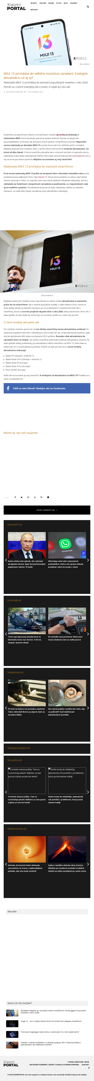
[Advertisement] (47, 115)
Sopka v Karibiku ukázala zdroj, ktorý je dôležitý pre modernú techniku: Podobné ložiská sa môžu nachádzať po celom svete (67, 868)
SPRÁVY (33, 3)
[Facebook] (89, 1068)
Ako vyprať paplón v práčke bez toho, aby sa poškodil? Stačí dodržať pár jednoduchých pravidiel (66, 712)
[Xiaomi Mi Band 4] (12, 1045)
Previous (7, 605)
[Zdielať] (15, 497)
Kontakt (85, 1065)
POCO (59, 3)
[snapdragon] (12, 1034)
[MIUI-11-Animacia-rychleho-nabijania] (12, 1023)
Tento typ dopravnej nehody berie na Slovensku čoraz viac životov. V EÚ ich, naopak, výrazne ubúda (24, 640)
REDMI (51, 3)
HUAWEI (73, 3)
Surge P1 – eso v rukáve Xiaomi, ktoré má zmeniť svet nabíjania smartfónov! (51, 1021)
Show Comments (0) (45, 510)
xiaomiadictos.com (80, 155)
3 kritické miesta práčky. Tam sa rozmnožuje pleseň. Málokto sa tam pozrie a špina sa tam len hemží (27, 799)
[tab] (7, 723)
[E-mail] (28, 497)
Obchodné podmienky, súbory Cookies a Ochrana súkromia (54, 1065)
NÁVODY (34, 10)
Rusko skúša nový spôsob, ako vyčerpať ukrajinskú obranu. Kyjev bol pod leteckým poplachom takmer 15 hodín (26, 564)
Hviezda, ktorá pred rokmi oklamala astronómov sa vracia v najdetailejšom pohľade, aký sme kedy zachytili (25, 868)
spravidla (60, 134)
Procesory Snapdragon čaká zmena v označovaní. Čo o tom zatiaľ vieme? (50, 1032)
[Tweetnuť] (21, 497)
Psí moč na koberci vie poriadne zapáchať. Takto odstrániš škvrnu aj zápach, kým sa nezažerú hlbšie (26, 712)
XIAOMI (43, 3)
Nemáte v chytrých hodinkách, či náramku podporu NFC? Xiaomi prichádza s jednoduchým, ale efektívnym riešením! (51, 1044)
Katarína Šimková (14, 92)
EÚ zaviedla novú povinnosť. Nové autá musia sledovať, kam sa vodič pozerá (65, 638)
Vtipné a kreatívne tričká (78, 1062)
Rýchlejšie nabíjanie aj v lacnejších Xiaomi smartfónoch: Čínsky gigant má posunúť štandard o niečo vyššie (53, 1012)
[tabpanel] (27, 550)
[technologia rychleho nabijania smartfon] (12, 1013)
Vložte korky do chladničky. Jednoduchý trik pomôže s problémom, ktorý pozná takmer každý (65, 799)
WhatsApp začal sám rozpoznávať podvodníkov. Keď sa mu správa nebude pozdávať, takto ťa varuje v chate (65, 564)
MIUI (66, 3)
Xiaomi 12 (42, 177)
